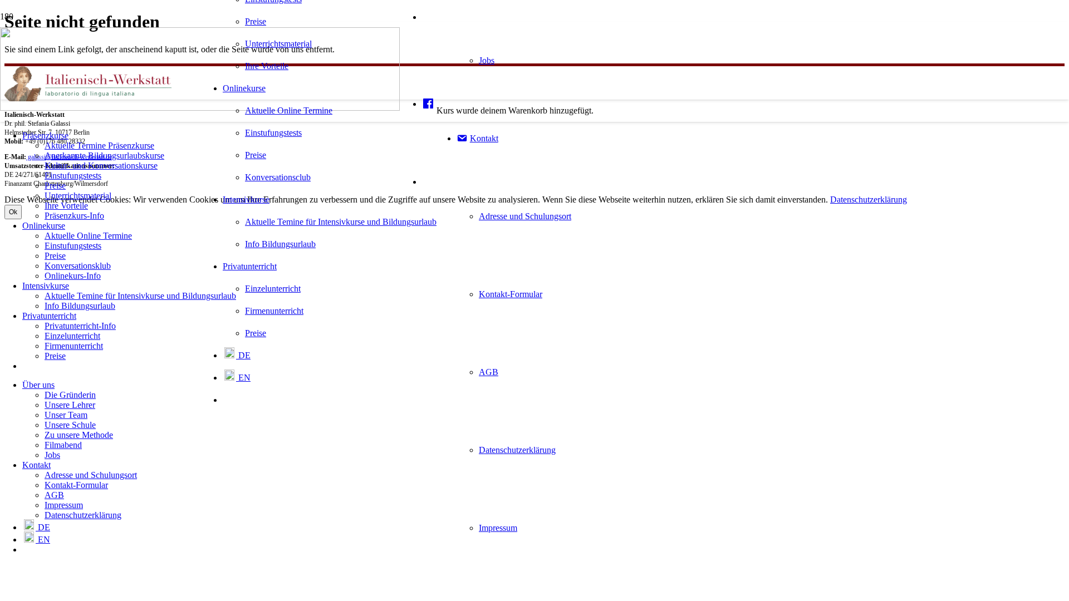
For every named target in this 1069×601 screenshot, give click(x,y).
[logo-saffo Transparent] (200, 107)
